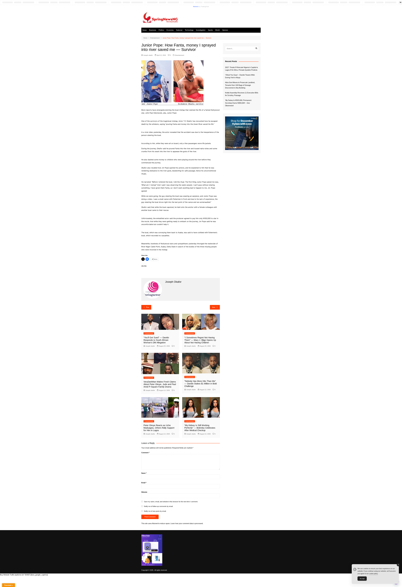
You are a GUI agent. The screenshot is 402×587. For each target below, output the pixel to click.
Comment (145, 452)
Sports (210, 30)
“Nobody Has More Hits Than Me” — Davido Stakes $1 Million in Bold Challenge (200, 383)
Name (144, 473)
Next (213, 307)
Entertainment (179, 55)
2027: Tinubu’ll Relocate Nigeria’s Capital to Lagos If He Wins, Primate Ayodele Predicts (241, 69)
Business (152, 30)
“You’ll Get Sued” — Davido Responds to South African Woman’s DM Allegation (156, 340)
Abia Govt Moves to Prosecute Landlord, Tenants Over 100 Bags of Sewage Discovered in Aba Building (240, 85)
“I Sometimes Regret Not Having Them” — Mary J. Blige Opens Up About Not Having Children (200, 340)
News (144, 30)
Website (144, 492)
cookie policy (373, 573)
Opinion (225, 30)
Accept (362, 578)
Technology (189, 30)
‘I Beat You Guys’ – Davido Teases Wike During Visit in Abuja (240, 76)
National (179, 30)
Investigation (200, 30)
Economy (170, 30)
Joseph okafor (148, 55)
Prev (147, 307)
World (217, 30)
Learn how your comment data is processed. (187, 523)
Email (143, 483)
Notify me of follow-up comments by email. (158, 506)
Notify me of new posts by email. (155, 511)
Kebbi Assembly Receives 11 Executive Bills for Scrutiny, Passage (241, 94)
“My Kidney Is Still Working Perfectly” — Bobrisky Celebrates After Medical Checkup (199, 427)
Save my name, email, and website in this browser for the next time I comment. (171, 501)
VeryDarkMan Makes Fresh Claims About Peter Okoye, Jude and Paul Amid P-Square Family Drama (160, 384)
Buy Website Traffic (7, 575)
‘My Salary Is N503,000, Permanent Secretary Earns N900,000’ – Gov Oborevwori (238, 103)
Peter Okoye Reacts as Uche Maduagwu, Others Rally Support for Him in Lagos (159, 427)
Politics (161, 30)
